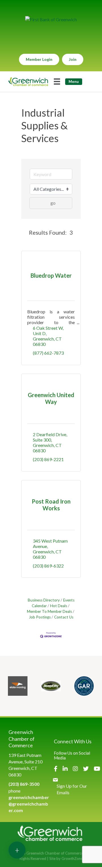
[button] (24, 232)
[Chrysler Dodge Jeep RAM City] (51, 686)
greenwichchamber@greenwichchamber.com (28, 804)
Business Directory (44, 600)
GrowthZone (72, 858)
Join (72, 59)
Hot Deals (58, 605)
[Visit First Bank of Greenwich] (51, 19)
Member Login (39, 59)
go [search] (53, 202)
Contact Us (63, 617)
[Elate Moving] (17, 686)
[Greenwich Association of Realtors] (84, 686)
